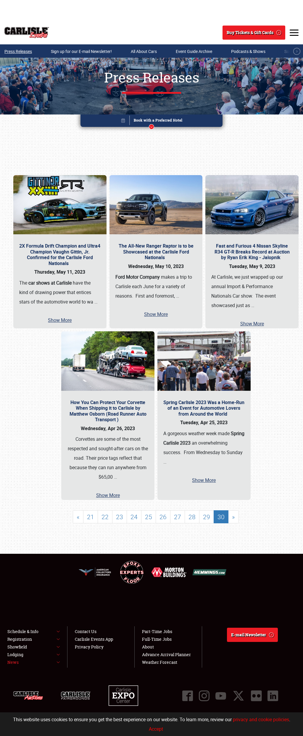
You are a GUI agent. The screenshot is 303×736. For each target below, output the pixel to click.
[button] (151, 122)
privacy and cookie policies (261, 719)
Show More (60, 320)
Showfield (17, 647)
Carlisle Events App (94, 639)
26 (163, 517)
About (148, 647)
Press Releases (18, 51)
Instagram (204, 695)
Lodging (15, 654)
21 (90, 517)
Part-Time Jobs (157, 631)
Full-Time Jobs (157, 639)
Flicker (256, 695)
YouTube (220, 695)
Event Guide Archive (194, 51)
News (13, 662)
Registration (19, 639)
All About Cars (144, 51)
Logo (26, 32)
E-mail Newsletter (248, 634)
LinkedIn (272, 695)
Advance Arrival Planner (166, 654)
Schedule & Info (22, 631)
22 (105, 517)
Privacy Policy (89, 647)
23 (119, 517)
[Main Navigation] (294, 32)
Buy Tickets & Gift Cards (250, 32)
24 (134, 517)
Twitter (238, 695)
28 (192, 517)
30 (221, 517)
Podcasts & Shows (248, 51)
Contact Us (85, 631)
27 (177, 517)
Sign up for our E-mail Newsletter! (81, 51)
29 (206, 517)
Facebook (187, 695)
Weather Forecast (159, 662)
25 (148, 517)
